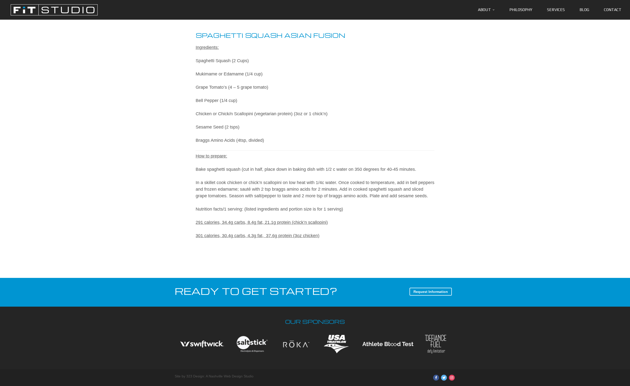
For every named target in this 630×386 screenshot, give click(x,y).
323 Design (195, 376)
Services (556, 9)
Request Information (430, 292)
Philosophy (520, 9)
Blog (584, 9)
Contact (612, 9)
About (484, 9)
